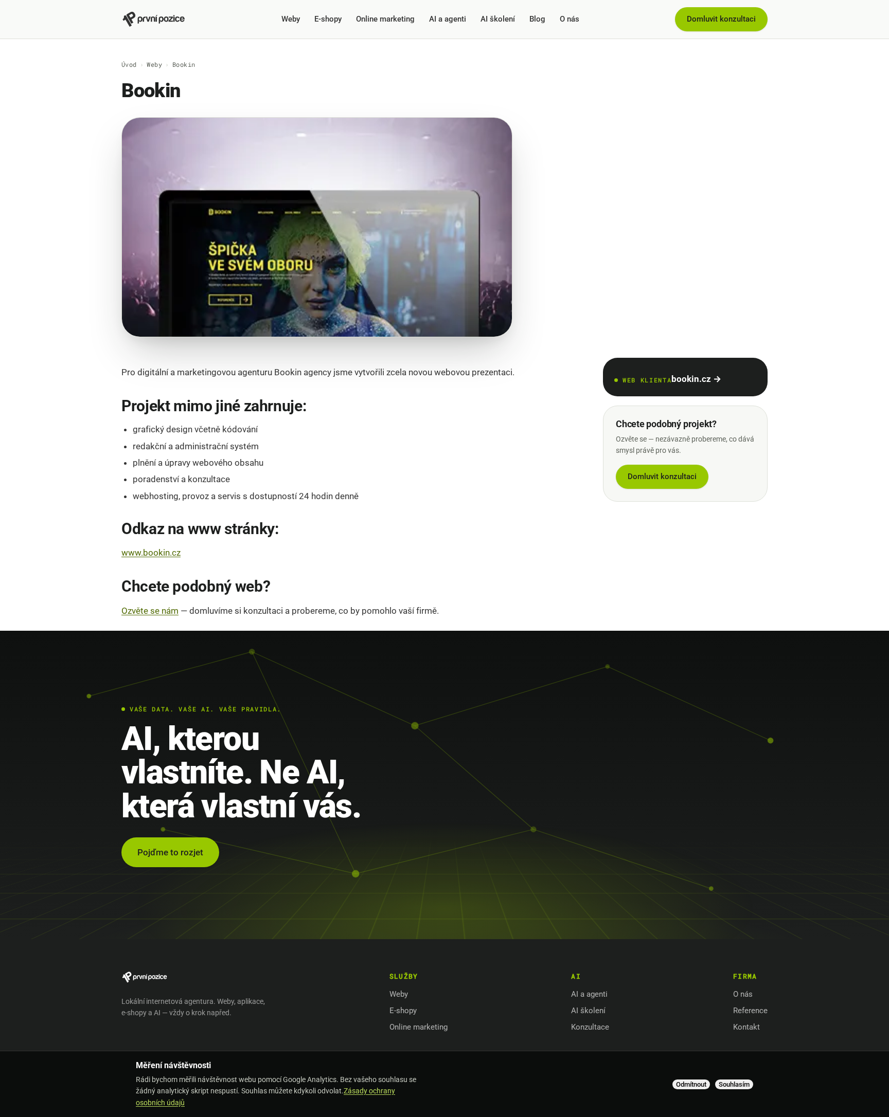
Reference (750, 1010)
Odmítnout (691, 1084)
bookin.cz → (696, 379)
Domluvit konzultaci (721, 19)
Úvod (129, 64)
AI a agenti (447, 19)
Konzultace (590, 1027)
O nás (569, 19)
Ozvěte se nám (150, 611)
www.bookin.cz (151, 552)
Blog (537, 19)
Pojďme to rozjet (170, 852)
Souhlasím (734, 1084)
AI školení (498, 19)
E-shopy (328, 19)
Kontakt (746, 1027)
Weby (290, 19)
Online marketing (385, 19)
